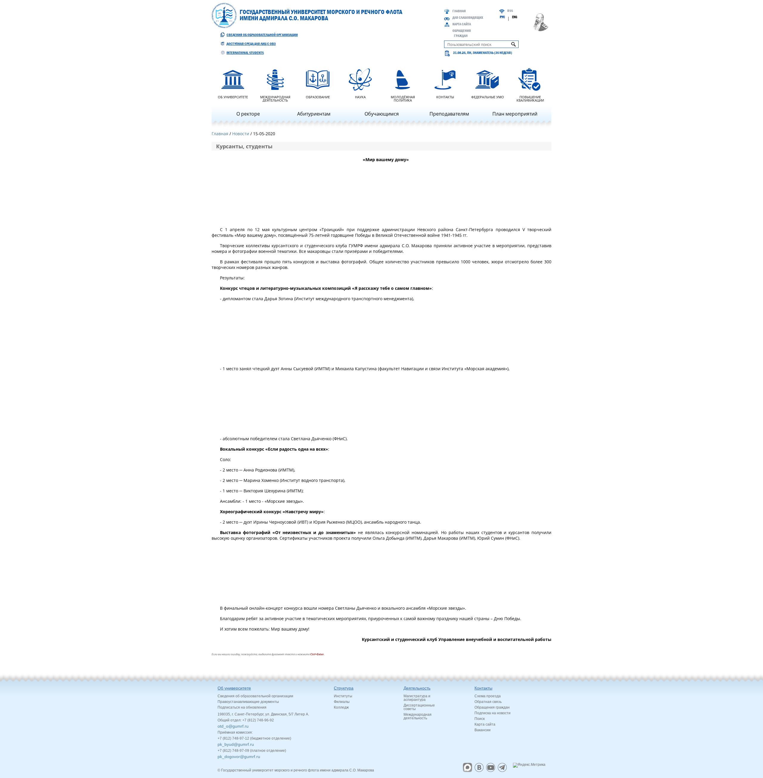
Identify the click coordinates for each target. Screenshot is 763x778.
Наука (360, 97)
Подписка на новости (492, 713)
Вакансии (482, 730)
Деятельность (417, 688)
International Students (245, 53)
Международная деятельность (275, 98)
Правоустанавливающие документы (248, 702)
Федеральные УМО (487, 97)
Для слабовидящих (467, 17)
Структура (343, 688)
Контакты (445, 97)
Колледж (341, 707)
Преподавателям (449, 114)
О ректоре (248, 114)
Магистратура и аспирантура (417, 698)
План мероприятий (514, 114)
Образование (318, 97)
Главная (459, 11)
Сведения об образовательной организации (262, 35)
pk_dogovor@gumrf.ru (239, 756)
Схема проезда (487, 696)
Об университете (233, 97)
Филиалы (342, 702)
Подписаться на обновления (242, 707)
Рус (502, 17)
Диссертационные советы (419, 707)
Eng (514, 17)
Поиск (479, 719)
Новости (240, 133)
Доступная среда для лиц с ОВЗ (251, 44)
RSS (510, 11)
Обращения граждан (492, 707)
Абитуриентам (314, 114)
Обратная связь (488, 702)
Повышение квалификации (530, 98)
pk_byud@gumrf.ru (236, 744)
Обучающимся (382, 114)
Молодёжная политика (403, 98)
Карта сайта (461, 24)
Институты (343, 696)
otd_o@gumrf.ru (233, 726)
